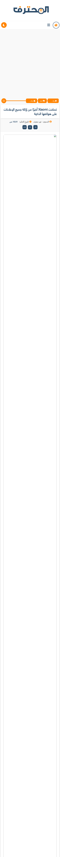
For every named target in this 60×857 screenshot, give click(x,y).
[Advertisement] (30, 61)
